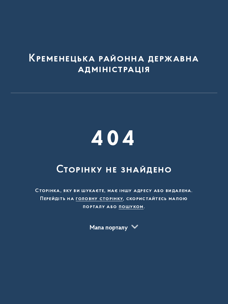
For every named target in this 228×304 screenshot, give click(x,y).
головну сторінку (99, 199)
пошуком (131, 207)
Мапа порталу (109, 228)
